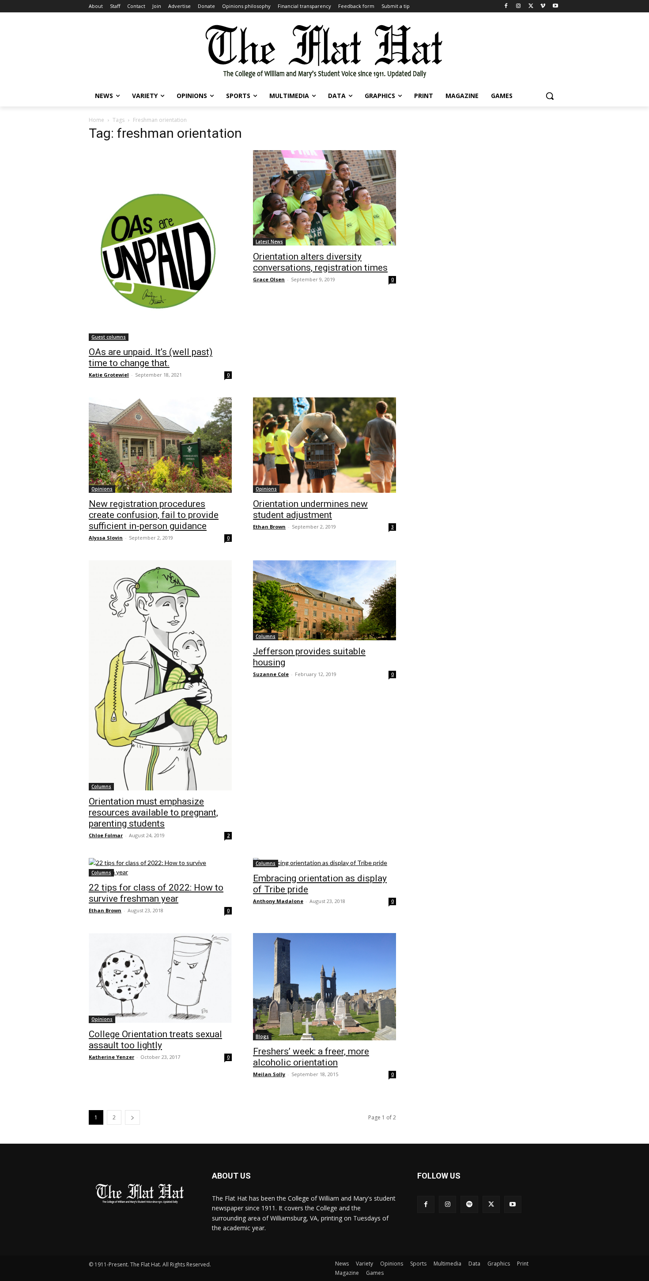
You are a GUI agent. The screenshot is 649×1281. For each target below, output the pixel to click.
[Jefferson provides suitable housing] (324, 600)
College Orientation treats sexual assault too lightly (155, 1039)
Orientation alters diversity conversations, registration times (320, 262)
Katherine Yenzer (111, 1057)
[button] (549, 95)
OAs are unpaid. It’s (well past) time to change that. (150, 357)
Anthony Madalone (278, 901)
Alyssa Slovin (106, 537)
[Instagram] (518, 6)
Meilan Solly (269, 1074)
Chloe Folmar (106, 835)
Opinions (102, 489)
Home (96, 120)
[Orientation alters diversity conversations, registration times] (324, 198)
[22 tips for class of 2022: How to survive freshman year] (160, 867)
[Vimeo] (543, 6)
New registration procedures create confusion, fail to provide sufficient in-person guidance (154, 515)
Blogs (262, 1036)
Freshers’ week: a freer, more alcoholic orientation (311, 1057)
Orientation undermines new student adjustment (310, 509)
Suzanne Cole (271, 674)
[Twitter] (531, 6)
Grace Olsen (269, 279)
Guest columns (108, 337)
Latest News (269, 241)
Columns (101, 786)
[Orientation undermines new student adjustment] (324, 445)
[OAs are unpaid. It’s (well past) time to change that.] (160, 245)
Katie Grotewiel (109, 374)
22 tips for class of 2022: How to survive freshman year (156, 893)
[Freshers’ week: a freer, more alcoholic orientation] (324, 986)
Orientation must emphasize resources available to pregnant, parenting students (153, 812)
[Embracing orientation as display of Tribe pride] (324, 862)
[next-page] (132, 1117)
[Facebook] (506, 6)
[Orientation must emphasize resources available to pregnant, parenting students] (160, 675)
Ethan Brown (269, 526)
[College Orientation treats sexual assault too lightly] (160, 978)
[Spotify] (469, 1204)
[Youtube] (555, 6)
